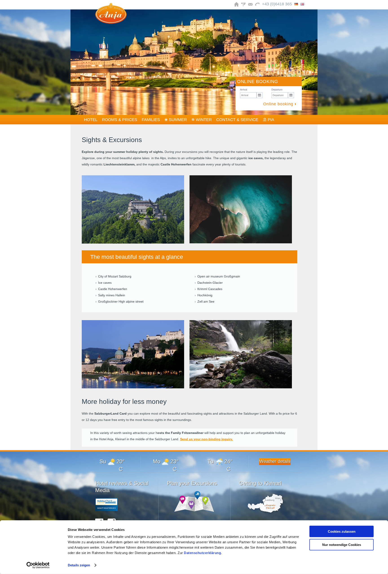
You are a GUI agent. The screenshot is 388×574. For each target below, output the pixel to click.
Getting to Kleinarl (260, 483)
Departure (276, 89)
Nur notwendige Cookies (341, 544)
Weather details (275, 461)
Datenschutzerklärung (202, 553)
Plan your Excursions (192, 483)
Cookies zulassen (341, 531)
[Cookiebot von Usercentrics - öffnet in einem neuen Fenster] (38, 565)
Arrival (243, 89)
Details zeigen (79, 565)
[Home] (111, 22)
